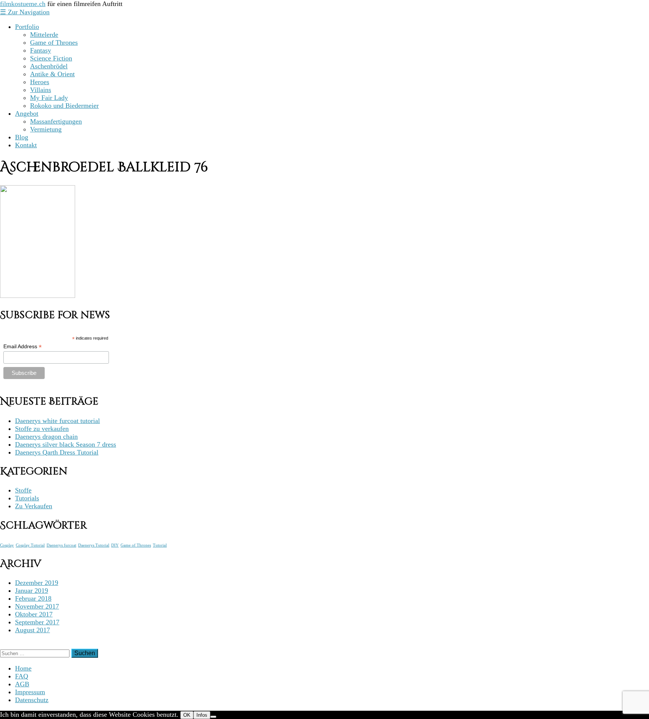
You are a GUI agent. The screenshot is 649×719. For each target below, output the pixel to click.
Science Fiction (51, 58)
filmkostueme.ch (22, 4)
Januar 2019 (31, 590)
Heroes (39, 82)
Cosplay (7, 545)
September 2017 (37, 622)
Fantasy (40, 50)
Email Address (22, 346)
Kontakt (26, 145)
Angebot (26, 113)
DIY (115, 545)
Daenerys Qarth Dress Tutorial (56, 452)
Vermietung (46, 129)
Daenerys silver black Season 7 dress (65, 444)
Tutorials (27, 498)
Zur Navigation (25, 12)
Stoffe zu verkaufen (42, 428)
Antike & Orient (52, 74)
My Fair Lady (49, 97)
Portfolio (27, 26)
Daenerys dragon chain (46, 436)
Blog (21, 137)
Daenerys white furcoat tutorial (57, 420)
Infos (201, 715)
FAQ (21, 676)
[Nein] (213, 717)
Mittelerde (44, 34)
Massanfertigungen (56, 121)
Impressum (30, 692)
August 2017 (32, 630)
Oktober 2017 (34, 614)
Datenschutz (31, 700)
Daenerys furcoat (61, 545)
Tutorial (160, 545)
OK (186, 715)
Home (23, 668)
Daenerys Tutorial (93, 545)
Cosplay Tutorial (30, 545)
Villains (40, 90)
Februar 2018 (33, 598)
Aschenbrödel (49, 66)
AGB (22, 684)
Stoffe (23, 490)
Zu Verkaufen (33, 506)
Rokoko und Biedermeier (64, 105)
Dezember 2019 (36, 582)
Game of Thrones (54, 42)
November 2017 (37, 606)
